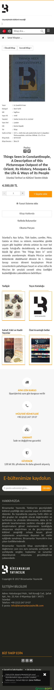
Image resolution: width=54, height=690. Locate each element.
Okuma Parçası (27, 228)
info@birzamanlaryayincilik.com (27, 605)
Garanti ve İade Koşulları (13, 670)
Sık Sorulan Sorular (34, 670)
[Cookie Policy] (44, 675)
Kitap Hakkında (27, 213)
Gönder (46, 488)
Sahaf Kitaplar (13, 38)
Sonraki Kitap (25, 48)
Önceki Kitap (10, 48)
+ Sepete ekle (40, 194)
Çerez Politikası (35, 680)
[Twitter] (29, 151)
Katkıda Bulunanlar (27, 221)
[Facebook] (25, 151)
